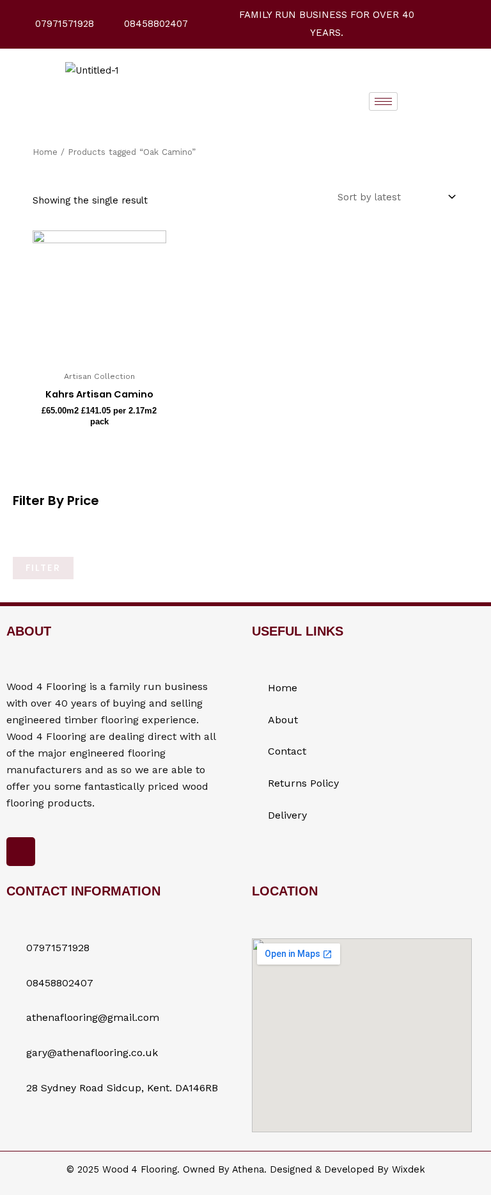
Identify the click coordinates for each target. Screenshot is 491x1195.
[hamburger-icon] (383, 101)
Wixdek (408, 1169)
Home (45, 152)
